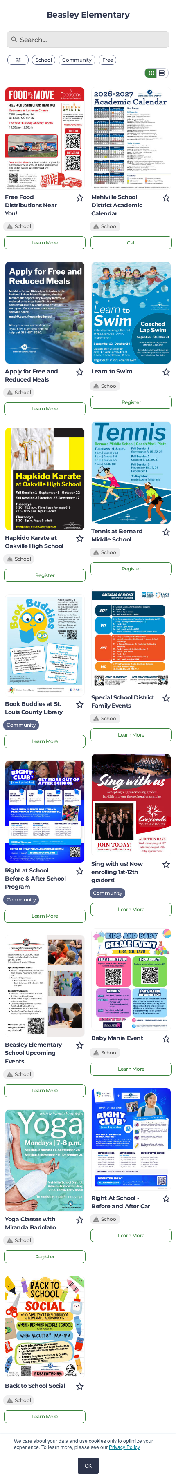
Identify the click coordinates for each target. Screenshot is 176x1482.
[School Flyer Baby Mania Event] (131, 979)
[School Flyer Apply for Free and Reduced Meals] (45, 313)
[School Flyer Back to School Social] (45, 1327)
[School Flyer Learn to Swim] (131, 313)
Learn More (45, 243)
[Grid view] (150, 73)
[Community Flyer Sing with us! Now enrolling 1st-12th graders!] (131, 805)
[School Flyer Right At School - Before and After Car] (131, 1139)
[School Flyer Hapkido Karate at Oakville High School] (45, 479)
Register (45, 575)
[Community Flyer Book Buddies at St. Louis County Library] (45, 645)
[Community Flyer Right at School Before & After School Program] (45, 811)
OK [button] (88, 1465)
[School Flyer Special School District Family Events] (131, 639)
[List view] (162, 73)
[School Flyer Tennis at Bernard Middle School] (131, 472)
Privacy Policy (124, 1446)
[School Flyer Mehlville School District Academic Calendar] (131, 138)
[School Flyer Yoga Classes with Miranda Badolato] (45, 1160)
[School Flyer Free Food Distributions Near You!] (45, 138)
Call (131, 243)
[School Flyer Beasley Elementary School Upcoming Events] (45, 986)
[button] (18, 60)
